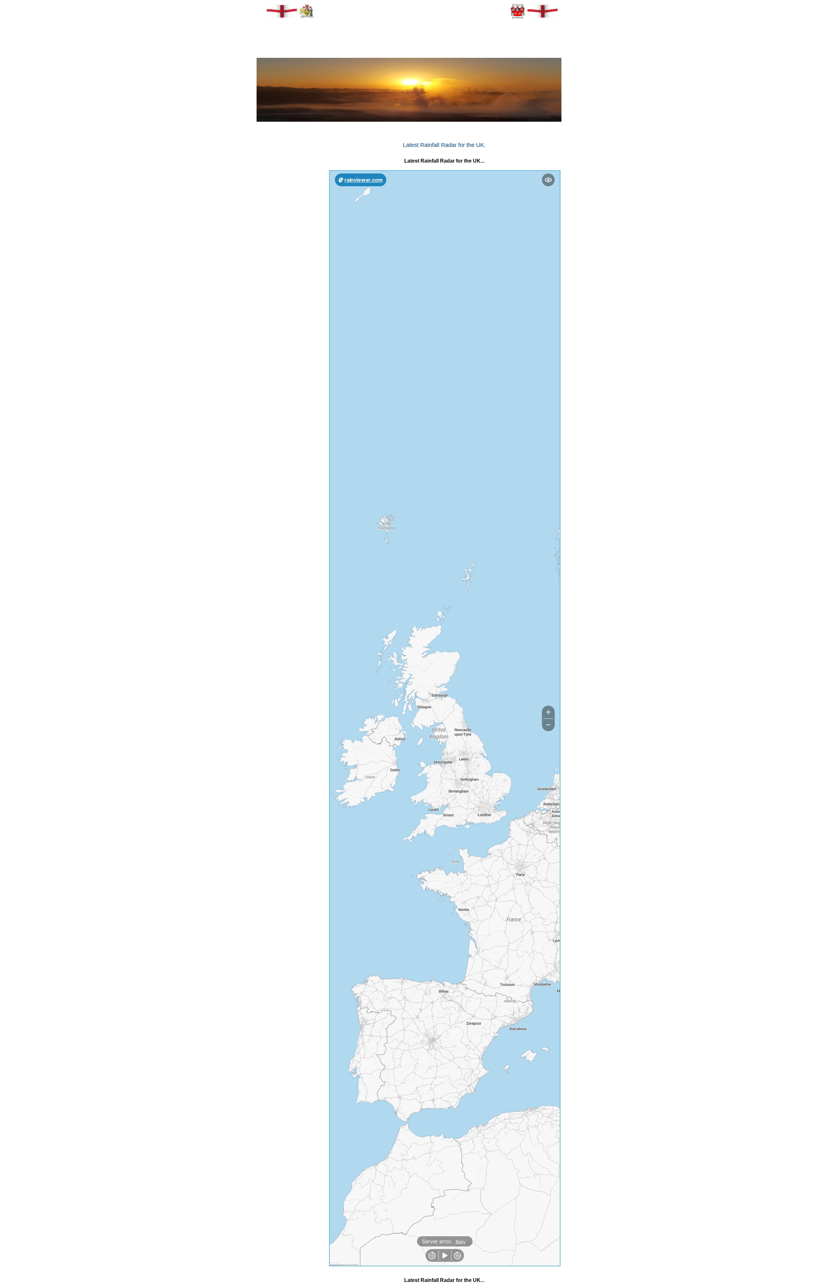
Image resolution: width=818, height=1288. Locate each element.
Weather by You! (289, 992)
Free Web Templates (287, 1004)
